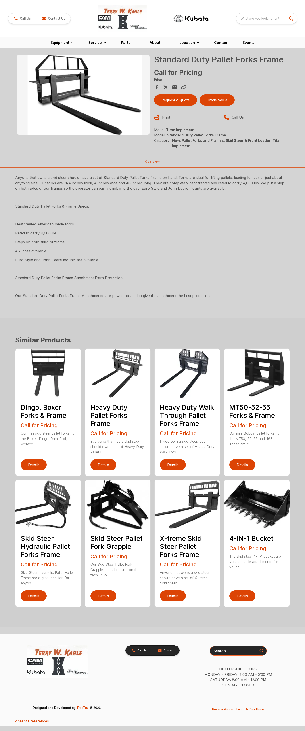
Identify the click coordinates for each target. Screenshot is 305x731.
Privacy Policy (222, 709)
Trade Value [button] (217, 100)
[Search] (261, 650)
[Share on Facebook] (156, 87)
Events (249, 42)
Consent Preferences (31, 721)
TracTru (82, 708)
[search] (291, 18)
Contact (221, 42)
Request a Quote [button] (175, 100)
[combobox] (266, 18)
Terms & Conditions (250, 709)
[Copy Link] (183, 87)
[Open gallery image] (83, 95)
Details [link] (33, 465)
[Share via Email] (174, 87)
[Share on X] (165, 87)
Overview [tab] (152, 161)
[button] (22, 19)
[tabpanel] (83, 95)
